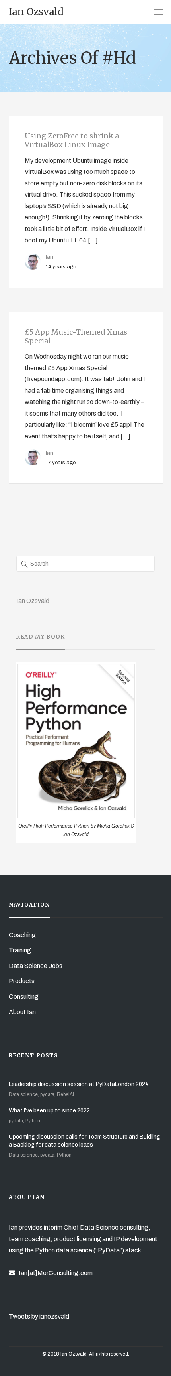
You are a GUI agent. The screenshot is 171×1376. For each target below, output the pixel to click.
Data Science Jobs (35, 965)
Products (22, 981)
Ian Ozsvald (32, 600)
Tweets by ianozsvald (39, 1316)
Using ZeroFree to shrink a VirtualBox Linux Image (72, 140)
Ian (49, 257)
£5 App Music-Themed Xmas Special (76, 336)
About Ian (22, 1012)
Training (20, 950)
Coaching (22, 935)
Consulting (24, 996)
